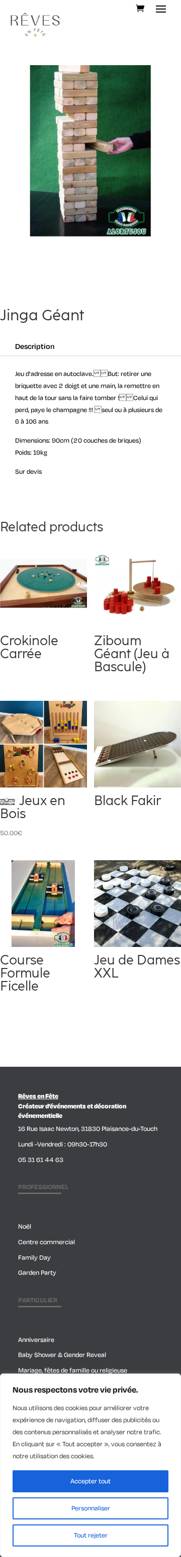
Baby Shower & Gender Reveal (62, 1354)
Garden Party (37, 1272)
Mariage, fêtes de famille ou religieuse (72, 1370)
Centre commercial (46, 1242)
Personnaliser (90, 1508)
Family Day (34, 1257)
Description (34, 346)
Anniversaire (36, 1339)
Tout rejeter (91, 1535)
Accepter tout (90, 1481)
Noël (24, 1226)
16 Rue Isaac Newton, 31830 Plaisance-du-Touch (87, 1128)
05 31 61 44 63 (40, 1159)
